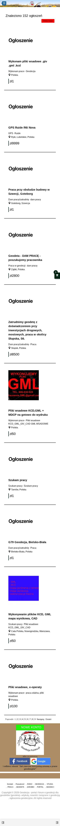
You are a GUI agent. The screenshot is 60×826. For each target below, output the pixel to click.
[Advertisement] (30, 813)
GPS (10, 133)
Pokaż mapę (48, 21)
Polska (14, 75)
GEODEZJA (39, 784)
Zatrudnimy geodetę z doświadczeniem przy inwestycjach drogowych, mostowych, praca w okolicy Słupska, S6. (27, 330)
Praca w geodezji (17, 266)
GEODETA (20, 787)
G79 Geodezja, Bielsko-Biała (27, 542)
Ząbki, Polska (18, 269)
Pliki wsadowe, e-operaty (25, 687)
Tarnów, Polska (18, 489)
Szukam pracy (17, 480)
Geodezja (30, 71)
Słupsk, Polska (18, 348)
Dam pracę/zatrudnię (18, 199)
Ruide (18, 133)
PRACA (10, 787)
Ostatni (48, 719)
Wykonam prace (16, 71)
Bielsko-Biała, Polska (21, 551)
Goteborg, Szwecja (20, 203)
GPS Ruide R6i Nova (21, 127)
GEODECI (50, 787)
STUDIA (50, 784)
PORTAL (40, 787)
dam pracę (35, 199)
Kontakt (10, 784)
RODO (29, 784)
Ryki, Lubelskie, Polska (22, 137)
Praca (33, 344)
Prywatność (20, 784)
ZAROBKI (30, 787)
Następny (40, 719)
